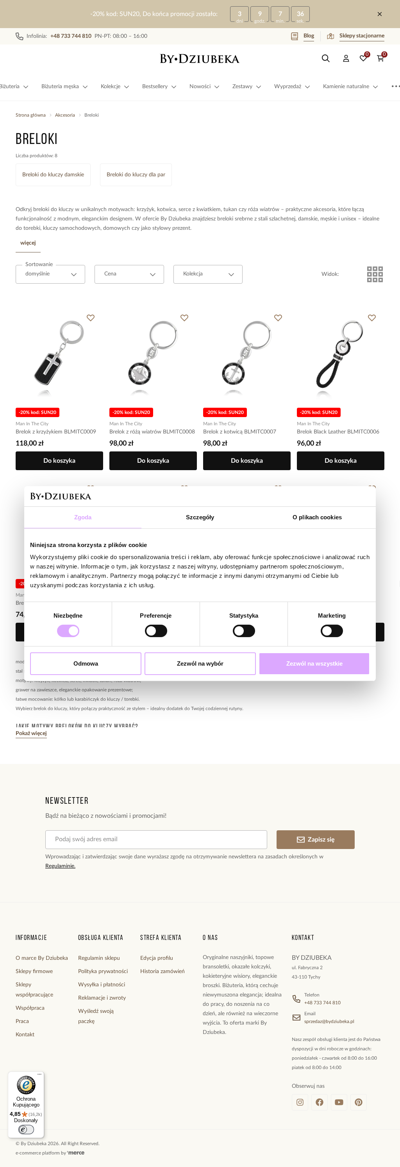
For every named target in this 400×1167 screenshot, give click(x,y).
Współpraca (30, 1008)
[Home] (200, 58)
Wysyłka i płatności (101, 985)
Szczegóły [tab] (200, 517)
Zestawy (242, 86)
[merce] (75, 1153)
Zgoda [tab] (83, 517)
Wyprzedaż (287, 86)
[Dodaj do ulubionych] (90, 318)
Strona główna (31, 115)
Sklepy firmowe (34, 971)
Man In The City (32, 423)
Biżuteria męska (60, 86)
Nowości (200, 86)
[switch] (156, 631)
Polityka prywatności (103, 971)
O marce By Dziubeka (42, 958)
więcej (28, 243)
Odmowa (85, 663)
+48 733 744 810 (322, 1002)
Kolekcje (110, 86)
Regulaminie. (60, 866)
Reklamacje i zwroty (102, 998)
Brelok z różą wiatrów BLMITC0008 (152, 432)
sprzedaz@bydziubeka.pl (329, 1021)
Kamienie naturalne (346, 86)
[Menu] (39, 1076)
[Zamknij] (379, 14)
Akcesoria (65, 115)
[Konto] (346, 58)
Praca (22, 1021)
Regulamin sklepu (99, 958)
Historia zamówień (162, 971)
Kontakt (25, 1034)
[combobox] (50, 274)
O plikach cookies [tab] (317, 517)
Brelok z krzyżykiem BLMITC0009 (56, 432)
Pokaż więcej (31, 733)
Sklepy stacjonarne (361, 36)
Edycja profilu (156, 958)
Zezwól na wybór (200, 663)
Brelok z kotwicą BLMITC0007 (239, 432)
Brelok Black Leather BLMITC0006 (338, 432)
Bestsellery (155, 86)
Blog (309, 36)
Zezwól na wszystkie (314, 663)
